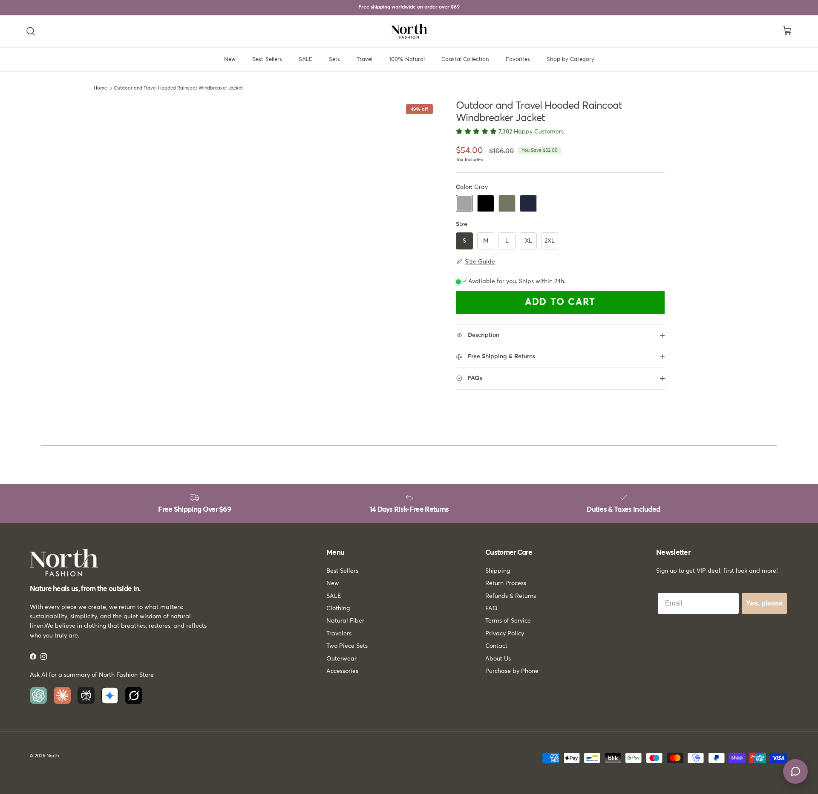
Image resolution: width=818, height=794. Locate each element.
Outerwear (341, 659)
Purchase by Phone (512, 671)
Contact (496, 646)
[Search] (31, 31)
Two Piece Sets (347, 646)
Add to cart (560, 302)
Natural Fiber (345, 621)
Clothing (338, 608)
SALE (305, 59)
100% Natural (407, 59)
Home (100, 88)
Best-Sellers (267, 59)
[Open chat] (795, 771)
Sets (334, 59)
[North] (409, 31)
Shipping (497, 571)
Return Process (505, 583)
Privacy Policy (504, 634)
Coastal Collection (465, 59)
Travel (364, 59)
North (52, 755)
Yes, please (764, 603)
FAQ (491, 608)
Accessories (342, 671)
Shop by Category (570, 59)
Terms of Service (508, 621)
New (230, 59)
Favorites (518, 59)
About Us (498, 659)
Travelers (338, 634)
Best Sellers (342, 571)
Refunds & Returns (510, 596)
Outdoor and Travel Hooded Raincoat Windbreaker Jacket (178, 88)
